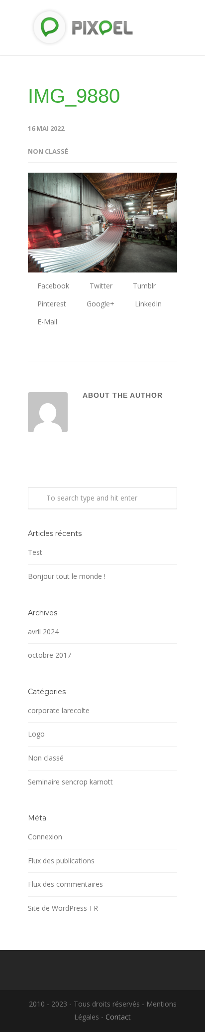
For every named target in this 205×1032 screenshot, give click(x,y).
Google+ (99, 303)
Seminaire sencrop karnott (70, 781)
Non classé (48, 151)
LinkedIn (147, 303)
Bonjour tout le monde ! (66, 576)
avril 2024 (43, 631)
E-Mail (46, 321)
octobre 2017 (49, 655)
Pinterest (50, 303)
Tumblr (143, 285)
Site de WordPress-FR (63, 908)
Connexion (45, 836)
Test (35, 552)
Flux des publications (61, 860)
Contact (118, 1017)
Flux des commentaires (65, 884)
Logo (36, 734)
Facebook (52, 285)
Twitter (100, 285)
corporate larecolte (59, 710)
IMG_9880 (74, 96)
